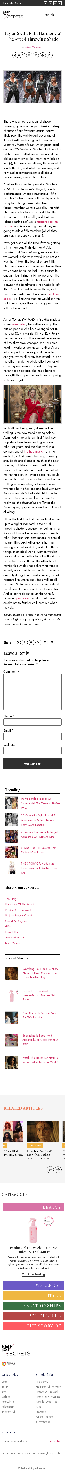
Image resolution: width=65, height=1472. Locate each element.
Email (8, 730)
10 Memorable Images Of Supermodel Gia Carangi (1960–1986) (40, 803)
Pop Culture (35, 1145)
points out (22, 598)
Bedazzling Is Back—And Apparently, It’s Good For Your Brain (40, 1040)
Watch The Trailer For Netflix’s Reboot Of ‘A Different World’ (40, 1060)
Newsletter (11, 932)
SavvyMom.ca (13, 943)
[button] (15, 55)
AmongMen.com (14, 938)
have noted (18, 324)
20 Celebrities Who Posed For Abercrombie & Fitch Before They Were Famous (39, 820)
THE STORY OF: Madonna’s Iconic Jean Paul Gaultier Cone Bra (39, 868)
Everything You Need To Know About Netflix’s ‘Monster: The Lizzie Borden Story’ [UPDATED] (40, 973)
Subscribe (54, 1441)
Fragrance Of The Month (19, 904)
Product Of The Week (18, 910)
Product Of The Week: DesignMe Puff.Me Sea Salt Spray (38, 995)
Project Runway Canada (19, 915)
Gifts (8, 926)
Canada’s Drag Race (17, 921)
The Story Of (12, 899)
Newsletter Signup (12, 3)
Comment (11, 671)
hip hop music (33, 451)
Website (9, 745)
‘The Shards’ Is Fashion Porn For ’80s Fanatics (39, 1015)
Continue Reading (33, 1274)
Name (9, 716)
